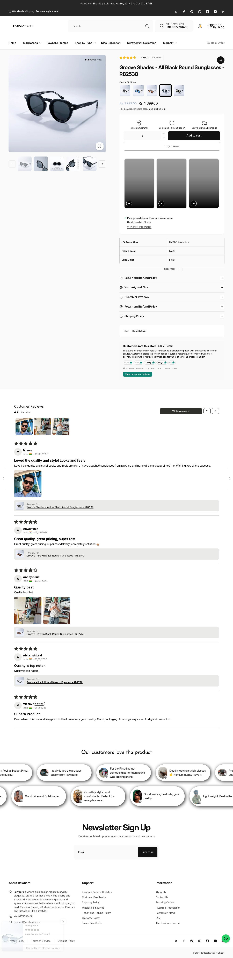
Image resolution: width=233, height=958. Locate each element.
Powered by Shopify (216, 953)
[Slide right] (102, 163)
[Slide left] (12, 163)
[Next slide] (216, 183)
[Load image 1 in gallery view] (25, 164)
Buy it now (172, 146)
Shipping (137, 109)
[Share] (220, 60)
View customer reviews (137, 374)
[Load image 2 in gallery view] (41, 164)
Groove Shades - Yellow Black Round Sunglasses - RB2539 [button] (60, 507)
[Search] (147, 26)
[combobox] (110, 26)
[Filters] (207, 411)
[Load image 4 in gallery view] (73, 164)
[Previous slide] (127, 183)
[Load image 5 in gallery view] (90, 164)
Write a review (181, 411)
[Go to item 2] (42, 426)
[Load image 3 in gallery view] (57, 164)
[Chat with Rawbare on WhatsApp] (226, 938)
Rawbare (204, 953)
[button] (215, 26)
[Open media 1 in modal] (57, 103)
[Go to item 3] (60, 426)
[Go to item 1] (24, 426)
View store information (139, 227)
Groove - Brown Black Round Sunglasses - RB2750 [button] (55, 555)
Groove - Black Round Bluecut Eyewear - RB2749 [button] (55, 682)
